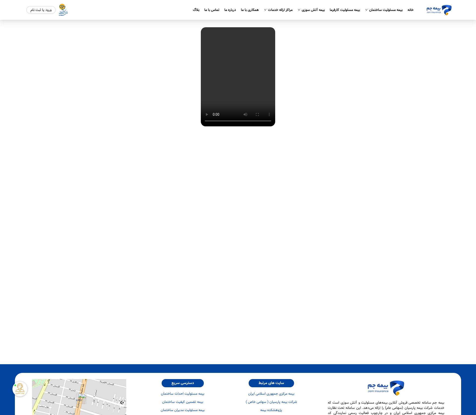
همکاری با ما (250, 10)
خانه (411, 10)
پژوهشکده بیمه (271, 410)
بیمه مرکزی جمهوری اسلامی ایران (271, 393)
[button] (79, 399)
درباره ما (230, 10)
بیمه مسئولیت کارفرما (345, 10)
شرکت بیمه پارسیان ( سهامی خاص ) (271, 402)
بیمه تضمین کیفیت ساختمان (182, 402)
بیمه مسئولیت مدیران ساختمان (183, 410)
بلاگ (196, 10)
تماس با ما (211, 10)
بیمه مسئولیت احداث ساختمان (182, 393)
